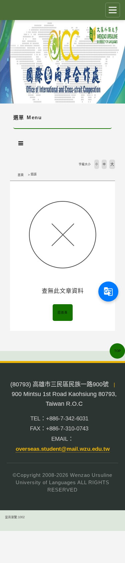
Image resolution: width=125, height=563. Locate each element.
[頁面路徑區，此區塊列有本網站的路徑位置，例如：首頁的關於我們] (11, 175)
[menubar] (20, 143)
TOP (117, 351)
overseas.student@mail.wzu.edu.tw (63, 449)
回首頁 (63, 312)
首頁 (21, 175)
